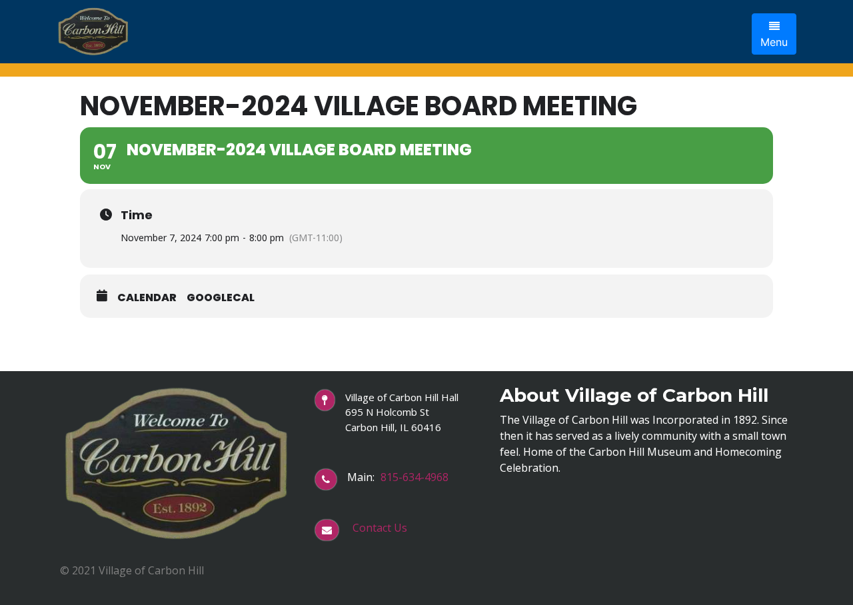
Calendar (147, 297)
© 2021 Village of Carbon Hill (132, 570)
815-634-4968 (414, 477)
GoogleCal (221, 297)
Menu (774, 42)
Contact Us (380, 527)
